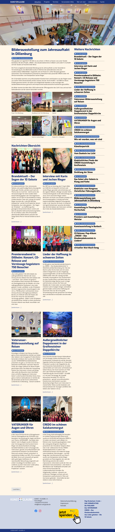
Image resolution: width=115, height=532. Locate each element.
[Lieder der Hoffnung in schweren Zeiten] (57, 238)
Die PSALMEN (89, 506)
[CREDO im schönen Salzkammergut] (57, 409)
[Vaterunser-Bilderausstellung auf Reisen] (26, 324)
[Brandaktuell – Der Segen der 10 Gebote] (26, 160)
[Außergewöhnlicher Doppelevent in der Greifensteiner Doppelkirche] (57, 324)
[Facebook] (36, 509)
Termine (55, 2)
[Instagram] (40, 509)
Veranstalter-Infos (67, 2)
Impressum (64, 503)
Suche (102, 2)
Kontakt (63, 506)
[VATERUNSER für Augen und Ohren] (26, 409)
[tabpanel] (57, 24)
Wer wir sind (81, 2)
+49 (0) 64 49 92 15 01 (41, 502)
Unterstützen (92, 2)
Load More (16, 489)
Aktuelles (38, 2)
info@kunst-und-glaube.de (43, 504)
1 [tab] (57, 42)
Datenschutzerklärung (68, 501)
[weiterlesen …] (16, 222)
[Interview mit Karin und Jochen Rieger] (57, 160)
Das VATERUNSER (91, 508)
